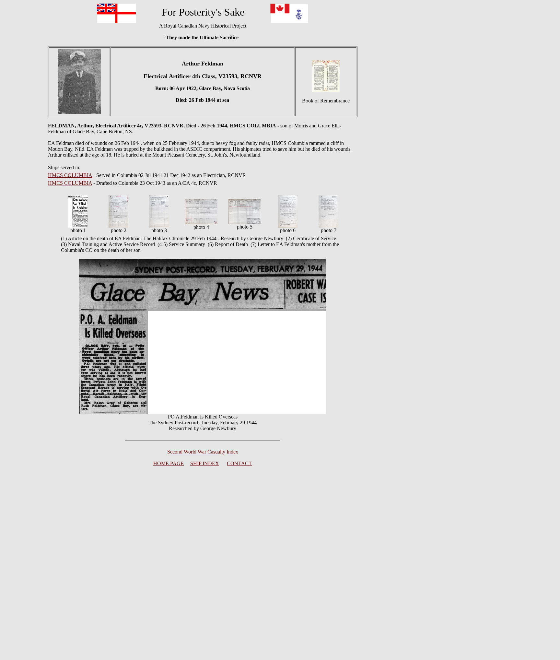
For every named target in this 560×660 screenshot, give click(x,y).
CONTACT (239, 463)
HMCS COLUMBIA (70, 175)
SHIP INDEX (204, 463)
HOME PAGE (168, 463)
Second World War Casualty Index (202, 451)
